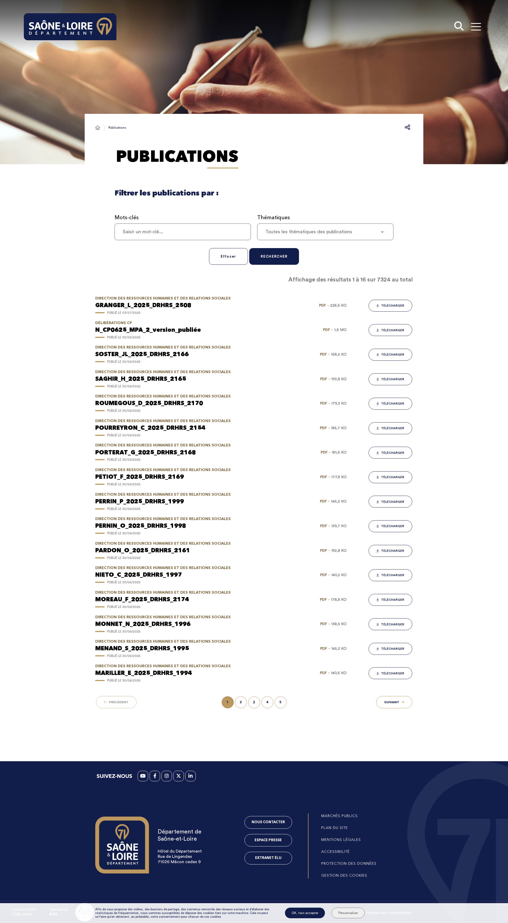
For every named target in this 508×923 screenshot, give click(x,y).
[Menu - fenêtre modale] (476, 26)
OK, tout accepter (305, 913)
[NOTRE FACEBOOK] (154, 776)
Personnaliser (348, 913)
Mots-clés (127, 217)
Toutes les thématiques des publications (308, 231)
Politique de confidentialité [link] (388, 913)
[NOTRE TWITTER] (178, 776)
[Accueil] (97, 127)
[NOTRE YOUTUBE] (143, 776)
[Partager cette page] (407, 127)
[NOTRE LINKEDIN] (190, 776)
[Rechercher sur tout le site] (459, 26)
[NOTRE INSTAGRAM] (166, 776)
